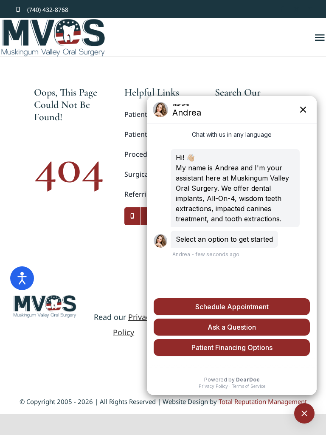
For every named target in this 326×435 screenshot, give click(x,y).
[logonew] (45, 298)
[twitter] (296, 9)
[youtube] (310, 9)
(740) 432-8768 (47, 10)
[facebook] (282, 9)
